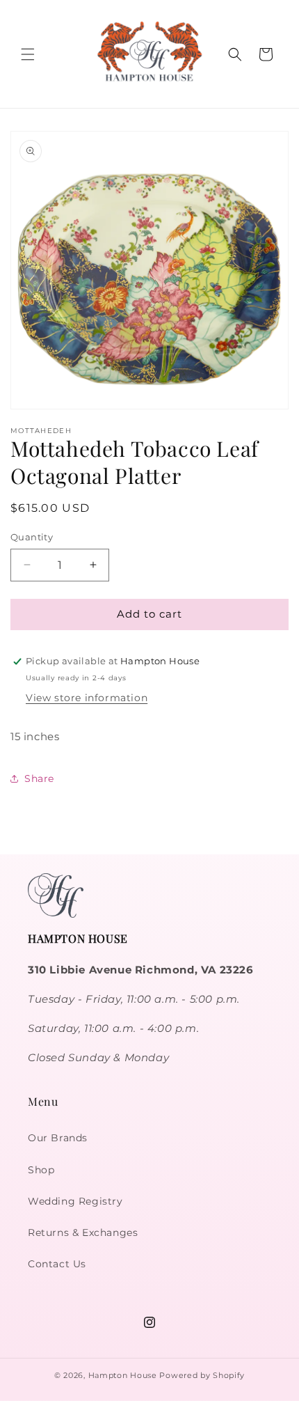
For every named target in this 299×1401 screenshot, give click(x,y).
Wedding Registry (75, 1201)
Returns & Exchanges (83, 1232)
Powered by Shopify (202, 1375)
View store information (86, 697)
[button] (28, 54)
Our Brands (58, 1138)
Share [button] (39, 778)
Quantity (31, 536)
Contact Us (57, 1264)
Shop (41, 1170)
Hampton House (122, 1375)
